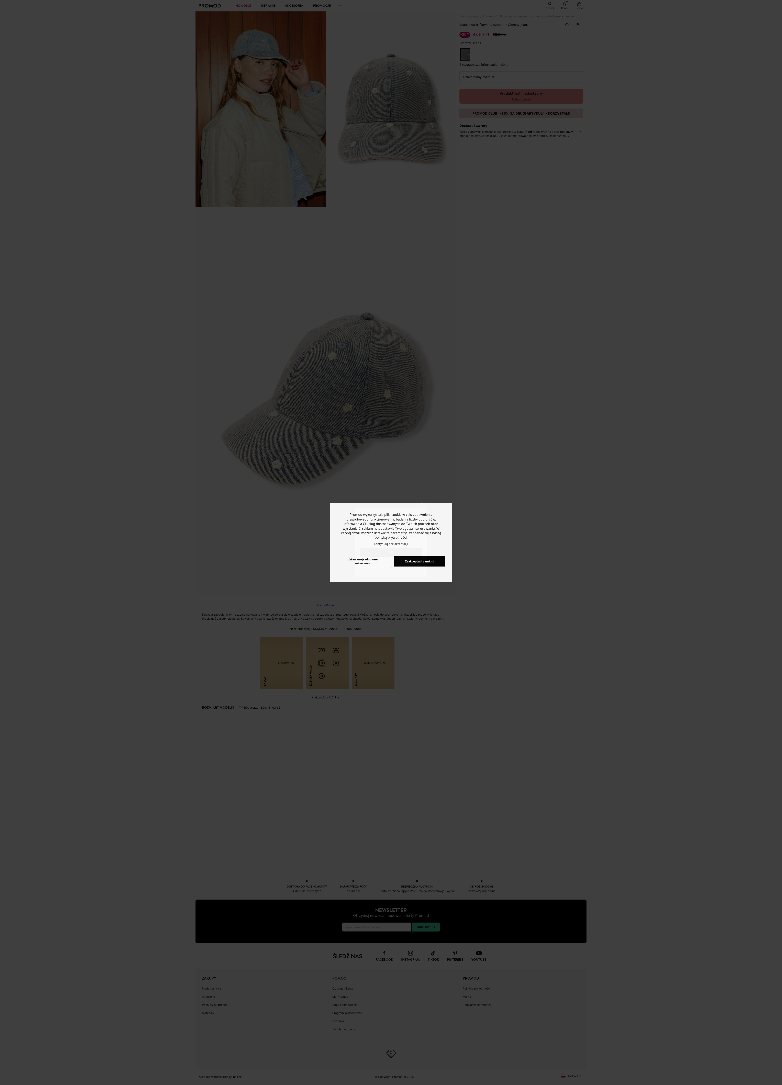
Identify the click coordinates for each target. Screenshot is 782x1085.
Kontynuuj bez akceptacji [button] (391, 544)
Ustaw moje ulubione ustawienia (362, 561)
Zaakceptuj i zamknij (419, 561)
